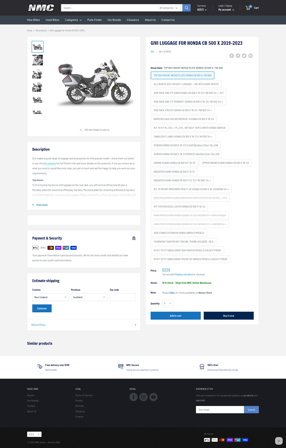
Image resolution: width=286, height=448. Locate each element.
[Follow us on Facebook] (133, 396)
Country (36, 289)
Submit (251, 409)
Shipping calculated (183, 274)
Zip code (114, 289)
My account (225, 9)
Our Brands (114, 20)
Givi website (49, 163)
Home (29, 30)
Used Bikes (52, 20)
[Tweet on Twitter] (244, 55)
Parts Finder (94, 20)
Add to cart (175, 315)
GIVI (152, 51)
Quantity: (155, 303)
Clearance (133, 20)
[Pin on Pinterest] (238, 55)
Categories (71, 20)
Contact (31, 405)
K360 (58, 442)
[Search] (186, 7)
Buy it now (228, 315)
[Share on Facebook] (231, 55)
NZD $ (31, 434)
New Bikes (33, 20)
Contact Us (168, 20)
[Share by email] (250, 55)
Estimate (42, 308)
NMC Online (40, 442)
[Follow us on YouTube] (153, 396)
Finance (79, 416)
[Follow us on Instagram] (143, 396)
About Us (150, 20)
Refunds (79, 405)
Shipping (80, 411)
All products (41, 30)
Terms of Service (84, 395)
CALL (172, 292)
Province (75, 289)
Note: (153, 292)
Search (30, 395)
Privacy (79, 400)
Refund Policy (38, 324)
